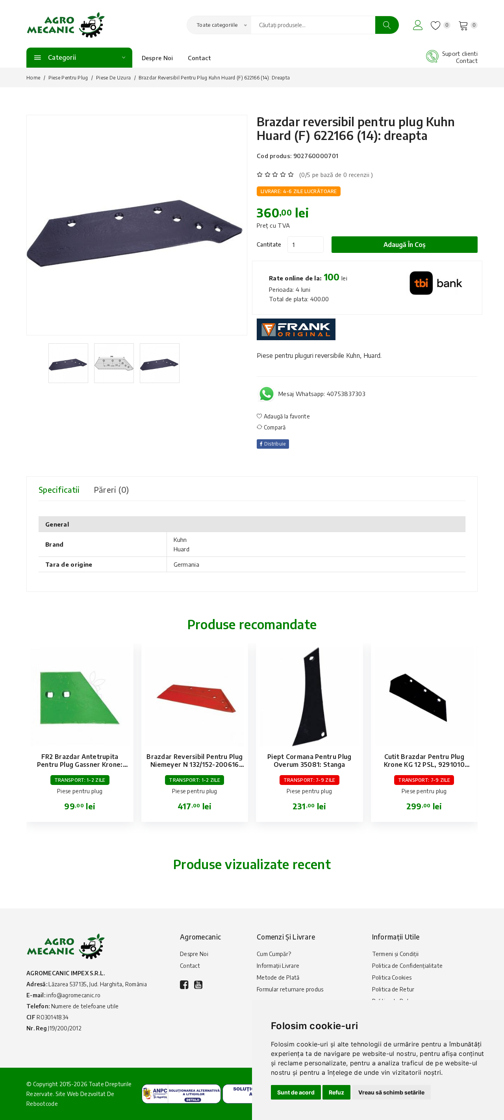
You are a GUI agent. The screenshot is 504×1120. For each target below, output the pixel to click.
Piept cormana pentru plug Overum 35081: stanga (309, 760)
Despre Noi (157, 57)
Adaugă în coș (405, 245)
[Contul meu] (418, 25)
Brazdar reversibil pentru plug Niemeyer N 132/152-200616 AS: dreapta (194, 764)
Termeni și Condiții (395, 954)
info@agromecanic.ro (73, 995)
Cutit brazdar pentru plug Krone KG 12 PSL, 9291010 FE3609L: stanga (424, 764)
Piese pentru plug (68, 78)
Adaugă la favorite (286, 416)
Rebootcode (42, 1103)
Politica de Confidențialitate (407, 965)
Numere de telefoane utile (85, 1006)
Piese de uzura (113, 78)
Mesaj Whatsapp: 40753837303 (321, 393)
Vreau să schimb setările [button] (391, 1092)
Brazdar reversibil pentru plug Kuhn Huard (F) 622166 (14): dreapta (356, 128)
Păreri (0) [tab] (111, 489)
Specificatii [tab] (59, 489)
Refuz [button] (336, 1092)
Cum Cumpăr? (274, 954)
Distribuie (274, 444)
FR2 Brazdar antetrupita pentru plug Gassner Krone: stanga (80, 764)
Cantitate (269, 244)
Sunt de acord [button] (296, 1092)
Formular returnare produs (290, 989)
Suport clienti (460, 53)
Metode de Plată (278, 977)
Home (33, 78)
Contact (199, 57)
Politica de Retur (393, 989)
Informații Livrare (278, 965)
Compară (273, 427)
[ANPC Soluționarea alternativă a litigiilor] (181, 1092)
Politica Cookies (392, 977)
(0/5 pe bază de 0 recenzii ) (336, 174)
